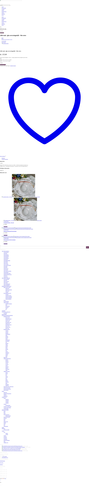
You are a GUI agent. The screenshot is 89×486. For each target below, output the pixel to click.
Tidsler (6, 370)
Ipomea (7, 338)
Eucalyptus (7, 362)
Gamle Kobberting (6, 258)
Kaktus (6, 379)
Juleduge (7, 433)
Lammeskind (5, 439)
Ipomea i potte (7, 321)
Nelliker (7, 344)
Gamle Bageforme (6, 252)
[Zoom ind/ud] (0, 484)
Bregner (7, 373)
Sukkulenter (7, 385)
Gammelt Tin (5, 275)
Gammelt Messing (6, 272)
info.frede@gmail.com (5, 457)
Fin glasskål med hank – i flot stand (9, 222)
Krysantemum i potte (8, 322)
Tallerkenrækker (6, 426)
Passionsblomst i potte (8, 324)
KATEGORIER (4, 8)
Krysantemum (7, 341)
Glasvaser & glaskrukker (9, 296)
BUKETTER (5, 357)
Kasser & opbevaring (6, 414)
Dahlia (6, 335)
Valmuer (7, 355)
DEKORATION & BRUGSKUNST (6, 286)
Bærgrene (7, 359)
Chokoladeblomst (8, 334)
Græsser (7, 365)
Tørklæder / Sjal (6, 442)
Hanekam (7, 336)
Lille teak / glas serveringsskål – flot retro (7, 39)
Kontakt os (1, 464)
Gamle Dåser (5, 253)
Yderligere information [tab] (5, 159)
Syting (6, 308)
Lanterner (5, 404)
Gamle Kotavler (6, 259)
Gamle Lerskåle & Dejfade (7, 265)
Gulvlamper (7, 400)
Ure (6, 309)
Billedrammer (7, 288)
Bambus (7, 372)
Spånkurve (5, 394)
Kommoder (5, 418)
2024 (5, 478)
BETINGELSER (4, 11)
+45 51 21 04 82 (4, 456)
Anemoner (7, 331)
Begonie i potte (8, 317)
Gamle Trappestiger (6, 281)
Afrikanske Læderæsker (9, 303)
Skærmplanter (7, 369)
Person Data (1, 462)
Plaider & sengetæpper (7, 440)
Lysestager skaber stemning (7, 407)
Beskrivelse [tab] (3, 158)
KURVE (3, 391)
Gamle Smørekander (6, 279)
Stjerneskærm (7, 352)
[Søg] (10, 5)
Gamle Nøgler (5, 266)
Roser (6, 350)
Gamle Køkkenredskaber (7, 260)
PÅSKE (3, 427)
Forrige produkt (4, 41)
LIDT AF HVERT (6, 302)
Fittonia (7, 376)
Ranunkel (7, 349)
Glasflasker (7, 294)
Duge (4, 432)
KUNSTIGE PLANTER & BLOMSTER (7, 315)
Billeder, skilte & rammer (7, 287)
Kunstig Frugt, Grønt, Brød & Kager (8, 386)
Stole (4, 425)
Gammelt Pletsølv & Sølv (7, 273)
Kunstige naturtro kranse (7, 387)
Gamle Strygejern (6, 268)
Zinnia (6, 356)
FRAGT (3, 10)
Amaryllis (7, 330)
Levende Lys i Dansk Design (7, 406)
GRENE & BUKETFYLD (7, 358)
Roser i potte (7, 328)
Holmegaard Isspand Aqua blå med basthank (10, 231)
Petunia (7, 348)
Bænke (4, 411)
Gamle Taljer (5, 280)
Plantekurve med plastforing (7, 393)
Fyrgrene (7, 363)
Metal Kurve (5, 392)
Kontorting (7, 307)
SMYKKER (3, 428)
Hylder (5, 413)
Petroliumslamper (8, 405)
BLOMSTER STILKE (7, 329)
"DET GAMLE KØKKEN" (5, 251)
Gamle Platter (5, 267)
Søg (0, 5)
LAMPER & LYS (4, 397)
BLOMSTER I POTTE (7, 316)
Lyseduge (7, 434)
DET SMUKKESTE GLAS (7, 293)
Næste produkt (4, 42)
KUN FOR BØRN (4, 314)
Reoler (4, 419)
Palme (6, 383)
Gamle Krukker (6, 261)
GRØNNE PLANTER (7, 371)
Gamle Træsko (6, 282)
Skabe (4, 420)
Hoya (6, 378)
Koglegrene (7, 366)
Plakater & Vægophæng (9, 289)
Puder (4, 441)
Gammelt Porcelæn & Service (8, 274)
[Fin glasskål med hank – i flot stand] (5, 43)
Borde (4, 412)
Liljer (6, 342)
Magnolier (7, 343)
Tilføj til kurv (2, 32)
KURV (3, 15)
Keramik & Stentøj (6, 301)
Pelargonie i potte (8, 327)
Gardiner (5, 435)
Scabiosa (7, 351)
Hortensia (7, 337)
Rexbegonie (7, 384)
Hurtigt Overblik (39, 220)
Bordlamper (7, 399)
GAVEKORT (3, 310)
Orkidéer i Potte (8, 323)
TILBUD (3, 9)
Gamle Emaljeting (6, 254)
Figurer (5, 300)
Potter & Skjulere (6, 390)
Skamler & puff (6, 421)
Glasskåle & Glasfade (13, 65)
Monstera (7, 380)
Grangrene (7, 364)
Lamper (5, 398)
